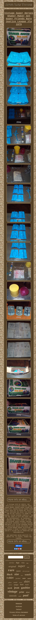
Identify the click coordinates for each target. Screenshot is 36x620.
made (27, 585)
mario (29, 578)
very (23, 563)
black (9, 574)
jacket (18, 578)
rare (11, 570)
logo (17, 563)
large (28, 567)
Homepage (19, 603)
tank (20, 596)
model (15, 582)
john (22, 575)
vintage (12, 591)
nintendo (13, 595)
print (21, 592)
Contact (19, 609)
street (20, 582)
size (16, 574)
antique (16, 585)
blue (27, 563)
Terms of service (19, 615)
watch (28, 574)
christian (26, 571)
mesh (10, 588)
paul (25, 595)
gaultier (25, 587)
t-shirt (10, 577)
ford (21, 585)
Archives (19, 606)
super (21, 566)
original (12, 566)
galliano (10, 582)
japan (18, 571)
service (11, 563)
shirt (27, 581)
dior (28, 592)
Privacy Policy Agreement (19, 612)
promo (10, 585)
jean (16, 587)
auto (24, 578)
